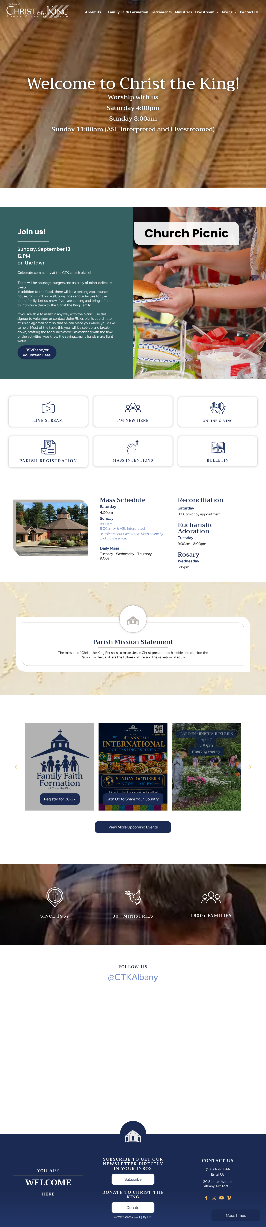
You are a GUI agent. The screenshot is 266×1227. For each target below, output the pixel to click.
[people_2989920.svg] (133, 414)
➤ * (104, 533)
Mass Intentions (133, 460)
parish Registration (48, 461)
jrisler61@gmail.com (36, 323)
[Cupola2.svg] (133, 631)
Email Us (217, 1174)
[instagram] (214, 1198)
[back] (16, 767)
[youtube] (221, 1198)
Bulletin (218, 460)
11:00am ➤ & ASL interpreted (122, 528)
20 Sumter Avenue (217, 1181)
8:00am (106, 524)
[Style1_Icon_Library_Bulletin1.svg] (217, 454)
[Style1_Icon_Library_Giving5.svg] (217, 415)
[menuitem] (95, 12)
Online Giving (218, 421)
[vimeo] (229, 1198)
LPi (149, 1217)
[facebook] (206, 1198)
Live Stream (48, 420)
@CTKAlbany (133, 977)
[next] (250, 767)
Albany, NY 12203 (218, 1186)
